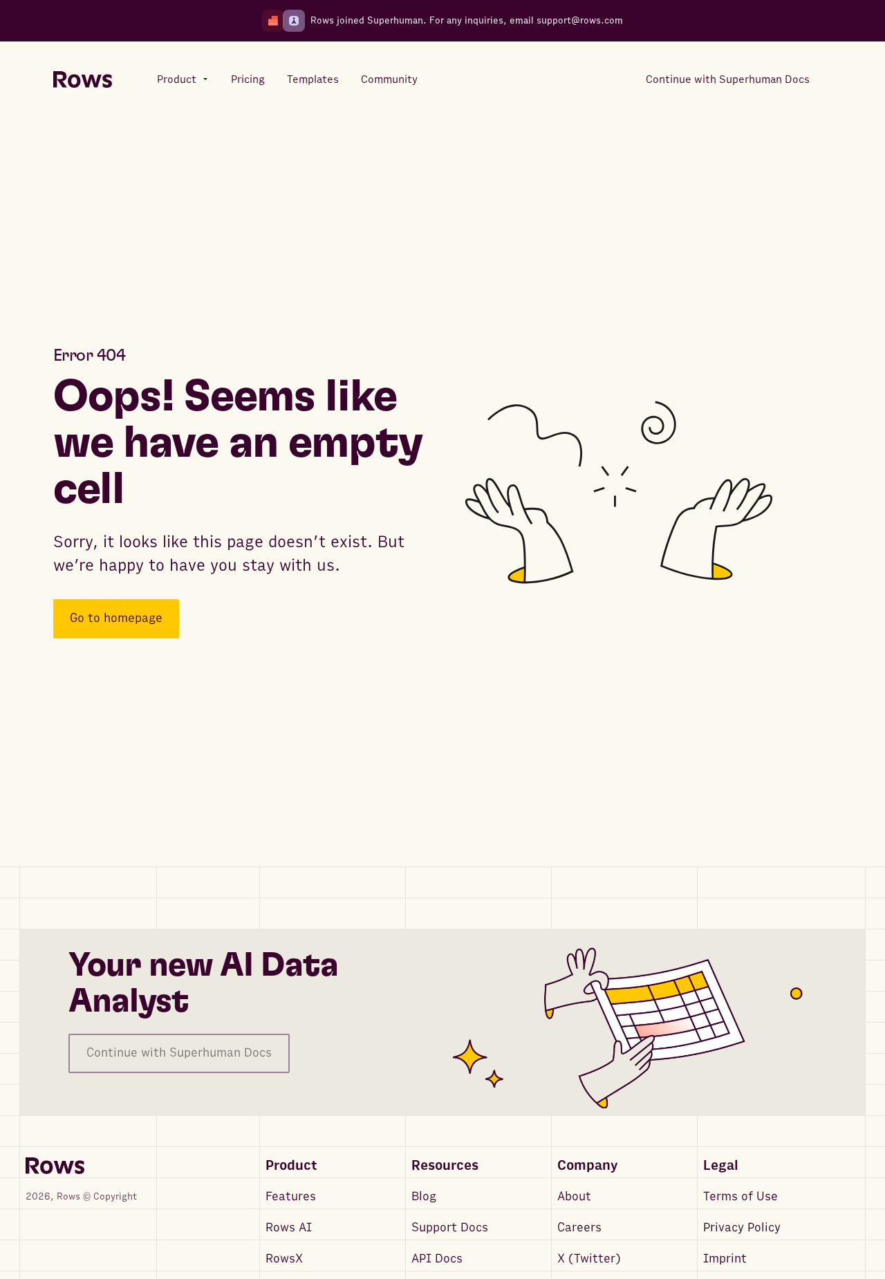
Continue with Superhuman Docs (179, 1052)
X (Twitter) (589, 1258)
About (574, 1196)
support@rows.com (580, 20)
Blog (423, 1196)
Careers (579, 1227)
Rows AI (289, 1227)
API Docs (437, 1258)
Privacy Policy (742, 1227)
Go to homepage (116, 619)
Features (291, 1196)
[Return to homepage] (82, 79)
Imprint (725, 1258)
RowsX (284, 1258)
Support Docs (449, 1227)
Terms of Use (740, 1196)
